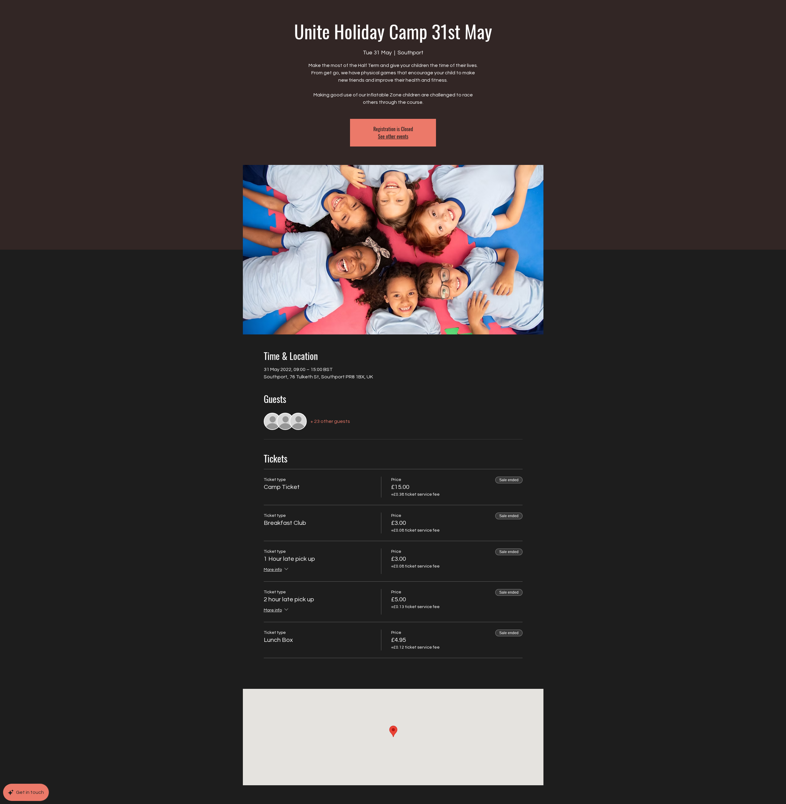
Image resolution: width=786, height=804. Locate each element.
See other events (393, 136)
